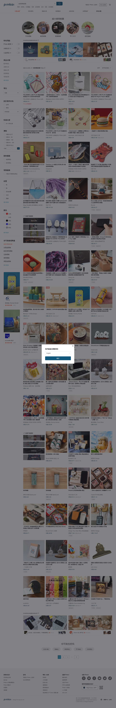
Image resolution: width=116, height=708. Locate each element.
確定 (58, 358)
